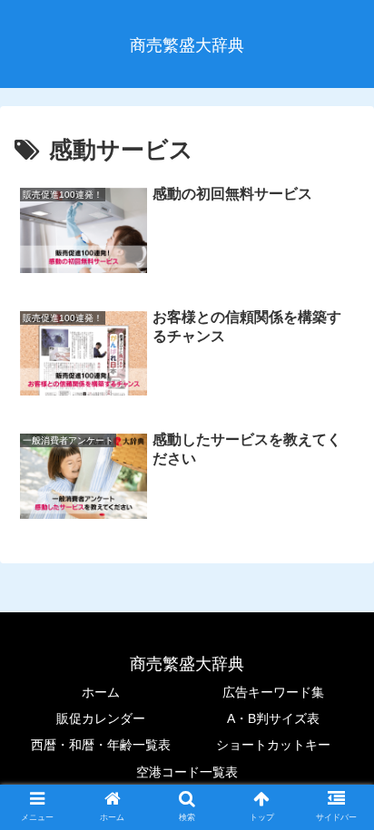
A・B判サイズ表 (273, 718)
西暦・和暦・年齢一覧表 (101, 744)
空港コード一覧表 (187, 772)
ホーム (101, 692)
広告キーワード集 (273, 692)
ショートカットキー (273, 744)
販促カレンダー (100, 718)
